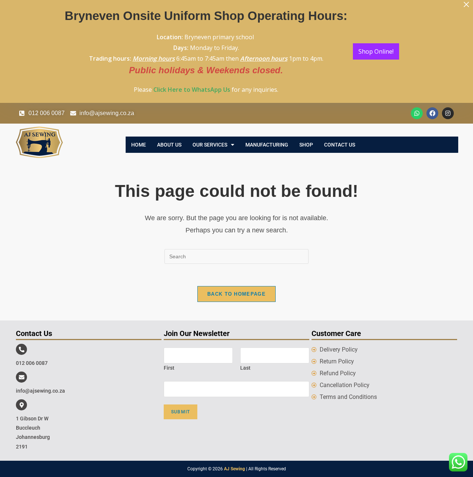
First (169, 368)
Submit (180, 411)
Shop (306, 145)
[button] (213, 145)
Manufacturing (266, 145)
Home (138, 145)
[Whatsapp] (417, 113)
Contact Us (339, 145)
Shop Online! (376, 51)
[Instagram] (448, 113)
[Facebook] (432, 113)
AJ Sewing (234, 468)
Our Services (210, 145)
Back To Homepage (236, 294)
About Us (169, 145)
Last (245, 368)
